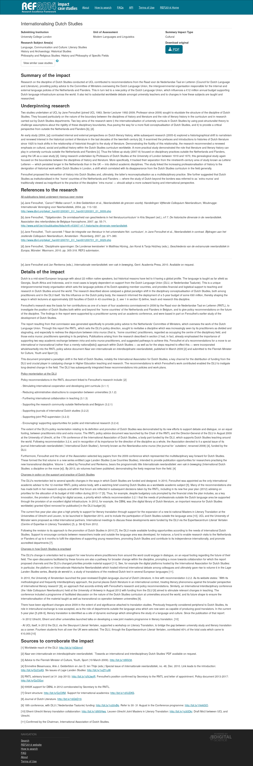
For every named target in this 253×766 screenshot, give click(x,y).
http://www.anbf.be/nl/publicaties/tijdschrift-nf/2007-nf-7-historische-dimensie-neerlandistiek (74, 225)
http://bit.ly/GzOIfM (55, 693)
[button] (57, 61)
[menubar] (130, 7)
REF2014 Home (169, 7)
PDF (175, 49)
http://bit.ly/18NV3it (121, 660)
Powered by (221, 733)
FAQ (23, 753)
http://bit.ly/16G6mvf (71, 647)
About (85, 7)
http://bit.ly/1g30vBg (107, 705)
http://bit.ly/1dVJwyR (83, 676)
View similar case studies (38, 63)
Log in (228, 6)
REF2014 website (31, 744)
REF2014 (48, 7)
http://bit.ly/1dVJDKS (122, 693)
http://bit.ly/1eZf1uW (98, 670)
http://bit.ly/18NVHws (94, 711)
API (131, 7)
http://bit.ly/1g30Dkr (181, 711)
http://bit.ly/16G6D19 (69, 699)
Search (25, 740)
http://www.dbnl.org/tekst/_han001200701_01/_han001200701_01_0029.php (66, 240)
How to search (103, 7)
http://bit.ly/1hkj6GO (196, 705)
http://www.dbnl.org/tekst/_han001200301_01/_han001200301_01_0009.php (66, 211)
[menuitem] (85, 7)
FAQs (120, 7)
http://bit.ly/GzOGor (32, 680)
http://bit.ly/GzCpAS (32, 670)
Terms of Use (146, 7)
